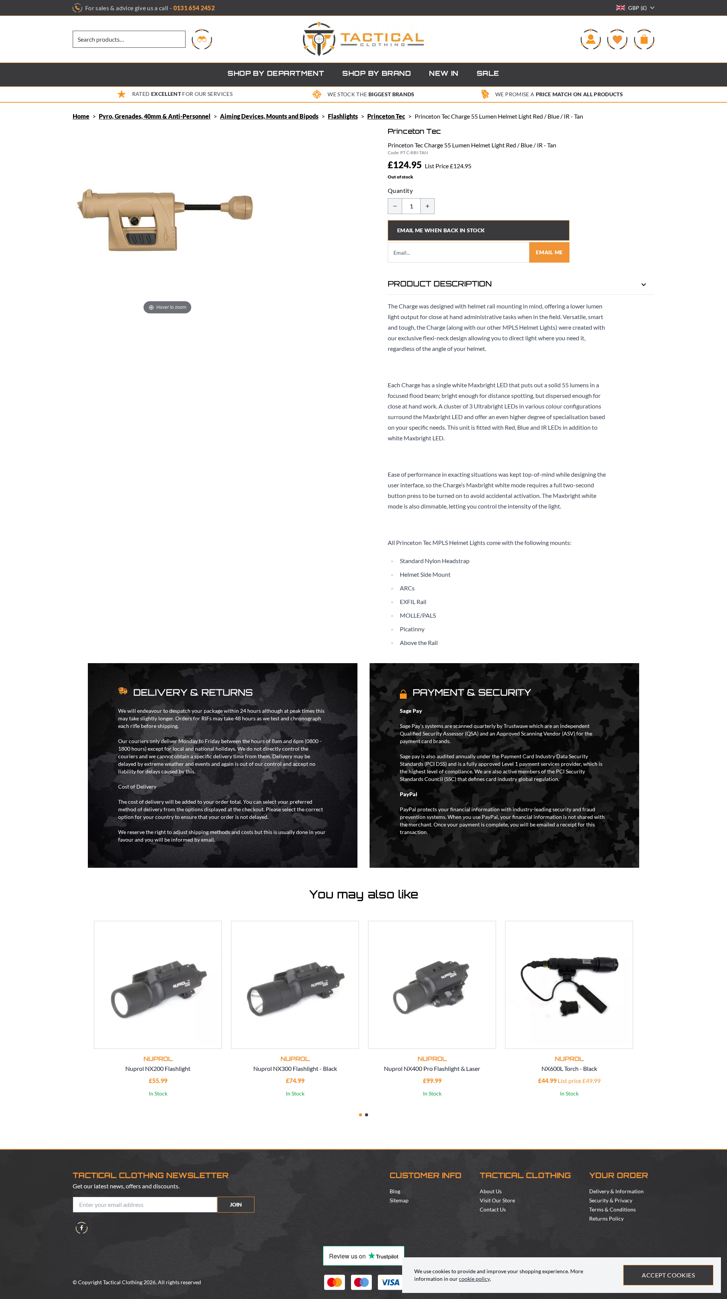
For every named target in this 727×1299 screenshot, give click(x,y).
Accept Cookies (668, 1275)
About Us (491, 1191)
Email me (549, 252)
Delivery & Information (616, 1191)
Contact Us (493, 1209)
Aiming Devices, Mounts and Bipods (269, 116)
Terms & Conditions (612, 1209)
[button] (360, 1114)
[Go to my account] (590, 39)
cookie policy (474, 1279)
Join (236, 1204)
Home (81, 116)
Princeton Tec (386, 116)
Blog (395, 1191)
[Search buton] (202, 39)
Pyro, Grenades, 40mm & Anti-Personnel (155, 116)
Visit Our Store (497, 1200)
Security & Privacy (610, 1200)
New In (444, 74)
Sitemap (399, 1200)
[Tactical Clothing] (363, 39)
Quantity (400, 190)
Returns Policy (606, 1218)
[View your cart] (644, 39)
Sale (488, 74)
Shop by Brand (376, 74)
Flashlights (343, 116)
